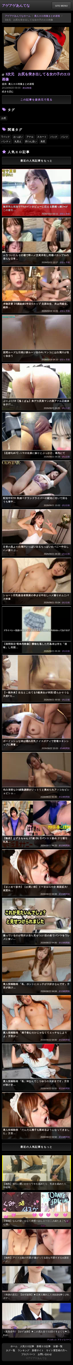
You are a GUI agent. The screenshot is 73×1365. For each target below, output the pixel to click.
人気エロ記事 (27, 1346)
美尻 (42, 141)
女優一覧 (57, 1346)
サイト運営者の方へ (56, 1350)
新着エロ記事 (44, 1346)
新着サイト (38, 1350)
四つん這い (31, 141)
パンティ (6, 141)
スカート (42, 136)
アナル (29, 136)
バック (53, 136)
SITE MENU (61, 5)
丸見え (17, 141)
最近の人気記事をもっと (36, 160)
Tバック (5, 136)
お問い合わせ (45, 1354)
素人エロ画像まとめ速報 (47, 16)
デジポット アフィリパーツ (59, 1339)
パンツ (64, 136)
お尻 (3, 118)
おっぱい (18, 136)
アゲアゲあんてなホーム (18, 16)
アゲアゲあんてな (16, 5)
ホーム (14, 1346)
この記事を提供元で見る (36, 99)
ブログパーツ (28, 1354)
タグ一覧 (10, 1350)
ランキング (23, 1350)
